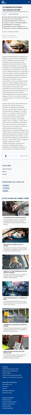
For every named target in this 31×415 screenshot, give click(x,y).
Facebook (6, 185)
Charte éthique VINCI (7, 408)
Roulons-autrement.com (8, 404)
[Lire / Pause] (20, 50)
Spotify (4, 174)
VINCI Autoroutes (6, 399)
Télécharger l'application (8, 390)
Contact (4, 388)
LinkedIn (5, 190)
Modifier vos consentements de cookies (12, 377)
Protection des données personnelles (11, 375)
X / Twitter (6, 188)
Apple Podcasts (7, 169)
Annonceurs (5, 386)
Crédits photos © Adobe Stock (10, 371)
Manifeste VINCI (6, 406)
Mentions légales (6, 373)
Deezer (4, 171)
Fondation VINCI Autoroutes (9, 402)
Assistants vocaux (7, 392)
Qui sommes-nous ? (7, 384)
